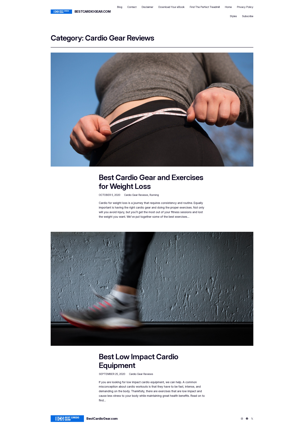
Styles (233, 16)
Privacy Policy (245, 7)
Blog (119, 7)
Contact (131, 7)
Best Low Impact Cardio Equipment (138, 361)
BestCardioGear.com (93, 11)
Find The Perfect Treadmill (205, 7)
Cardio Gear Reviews (136, 194)
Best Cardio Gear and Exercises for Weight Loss (151, 181)
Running (154, 194)
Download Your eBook (171, 7)
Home (228, 7)
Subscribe (247, 16)
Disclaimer (147, 7)
